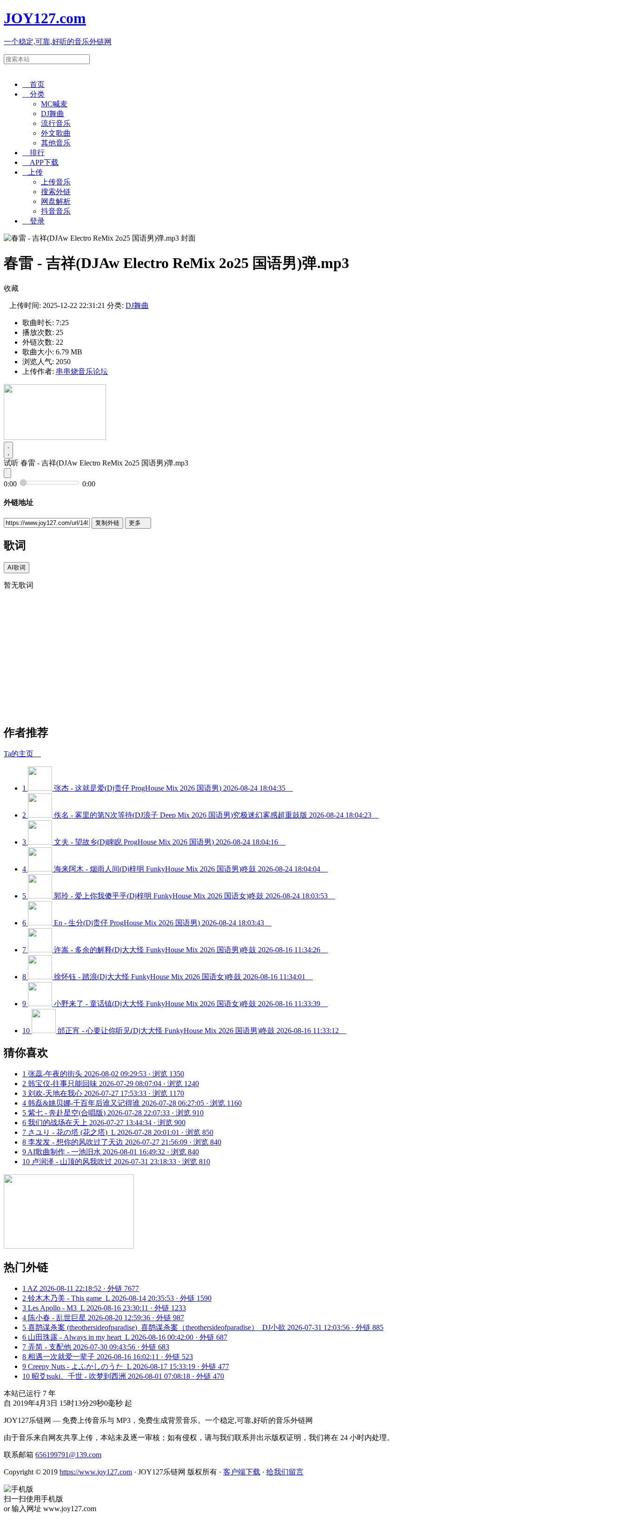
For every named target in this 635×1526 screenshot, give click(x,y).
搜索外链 (56, 192)
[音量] (7, 473)
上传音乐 (56, 182)
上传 (32, 172)
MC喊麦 (54, 104)
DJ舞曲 (52, 114)
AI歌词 (16, 567)
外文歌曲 (56, 133)
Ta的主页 (22, 754)
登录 (33, 221)
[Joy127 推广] (55, 437)
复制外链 (107, 522)
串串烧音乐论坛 (82, 371)
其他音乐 (56, 143)
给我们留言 (285, 1472)
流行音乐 (56, 123)
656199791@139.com (68, 1455)
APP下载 (40, 162)
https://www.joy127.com (96, 1472)
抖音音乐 (56, 211)
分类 (33, 94)
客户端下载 (241, 1472)
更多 (138, 522)
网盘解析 (56, 201)
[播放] (8, 450)
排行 (33, 153)
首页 (33, 84)
